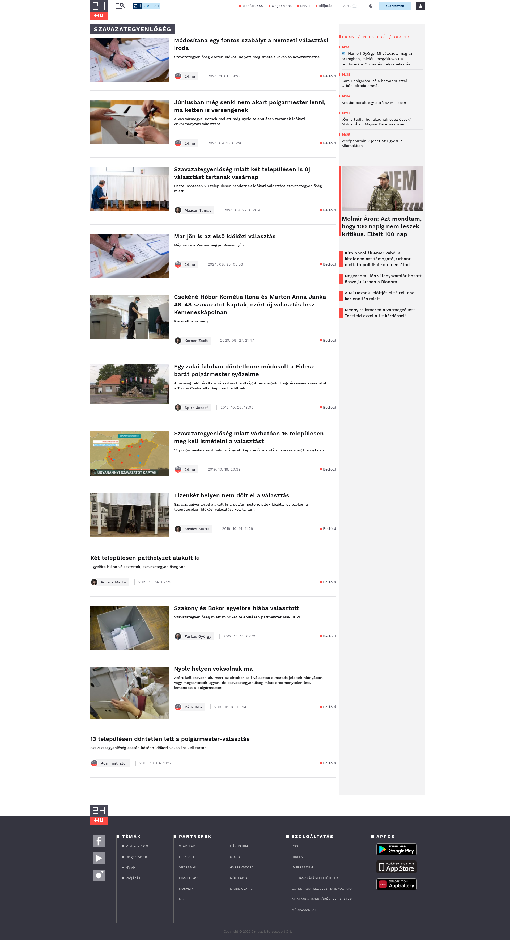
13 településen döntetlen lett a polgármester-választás (170, 739)
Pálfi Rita (193, 707)
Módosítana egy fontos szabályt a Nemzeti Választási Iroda (251, 44)
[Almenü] (120, 6)
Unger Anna (282, 6)
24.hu (190, 76)
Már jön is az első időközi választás (225, 236)
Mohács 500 (252, 6)
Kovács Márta (197, 529)
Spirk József (196, 407)
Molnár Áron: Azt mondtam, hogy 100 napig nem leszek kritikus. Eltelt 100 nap (382, 226)
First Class (189, 878)
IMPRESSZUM (302, 867)
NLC (182, 899)
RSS (295, 846)
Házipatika (239, 846)
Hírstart (186, 857)
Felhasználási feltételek (315, 878)
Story (235, 857)
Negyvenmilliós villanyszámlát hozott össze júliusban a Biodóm (383, 278)
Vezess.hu (188, 867)
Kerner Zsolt (196, 340)
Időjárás (325, 6)
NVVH (305, 6)
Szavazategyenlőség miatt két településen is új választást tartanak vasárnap (242, 173)
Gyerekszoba (242, 867)
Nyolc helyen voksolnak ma (213, 668)
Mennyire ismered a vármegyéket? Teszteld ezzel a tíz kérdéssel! (380, 312)
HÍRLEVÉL (299, 857)
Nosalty (186, 889)
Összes (402, 36)
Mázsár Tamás (198, 210)
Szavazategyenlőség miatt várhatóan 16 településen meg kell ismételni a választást (249, 437)
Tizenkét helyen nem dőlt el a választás (231, 495)
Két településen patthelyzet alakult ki (145, 558)
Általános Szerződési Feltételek (322, 899)
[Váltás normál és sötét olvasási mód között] (371, 6)
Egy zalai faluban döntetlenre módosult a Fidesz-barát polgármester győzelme (245, 370)
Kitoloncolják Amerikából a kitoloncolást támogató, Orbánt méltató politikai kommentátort (378, 258)
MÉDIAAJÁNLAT (304, 910)
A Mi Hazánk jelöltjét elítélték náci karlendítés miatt (380, 295)
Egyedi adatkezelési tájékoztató (322, 889)
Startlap (187, 846)
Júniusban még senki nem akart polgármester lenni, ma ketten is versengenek (249, 106)
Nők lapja (239, 878)
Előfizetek (395, 6)
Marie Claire (241, 889)
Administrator (114, 763)
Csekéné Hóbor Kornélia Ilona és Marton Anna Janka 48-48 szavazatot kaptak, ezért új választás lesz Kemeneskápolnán (250, 304)
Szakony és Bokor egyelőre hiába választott (236, 608)
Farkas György (198, 636)
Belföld (329, 76)
